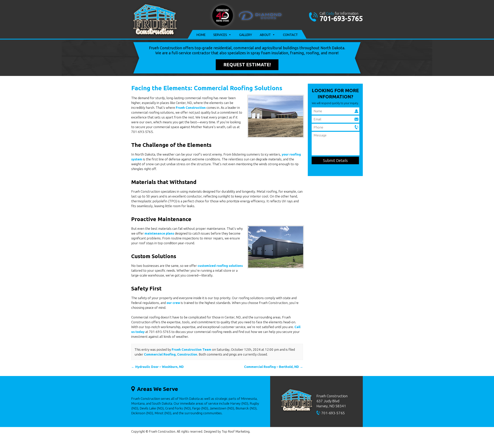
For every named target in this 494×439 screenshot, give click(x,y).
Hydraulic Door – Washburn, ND (157, 366)
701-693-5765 (341, 18)
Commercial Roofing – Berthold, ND (273, 366)
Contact (290, 35)
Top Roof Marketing (236, 431)
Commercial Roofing (160, 354)
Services (220, 35)
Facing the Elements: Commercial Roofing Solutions (206, 87)
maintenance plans (159, 233)
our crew (173, 303)
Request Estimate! (247, 64)
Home (201, 35)
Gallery (245, 35)
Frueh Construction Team (191, 349)
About (265, 35)
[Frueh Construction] (155, 36)
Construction (187, 354)
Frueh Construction (191, 107)
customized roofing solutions (220, 265)
